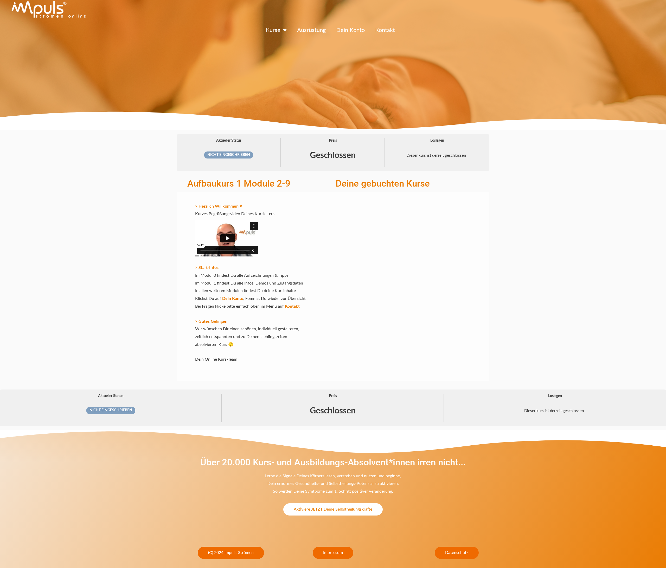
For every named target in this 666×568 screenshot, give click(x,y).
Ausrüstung (311, 30)
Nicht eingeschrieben (228, 155)
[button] (231, 553)
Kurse (273, 30)
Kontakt (385, 30)
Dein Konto (350, 30)
